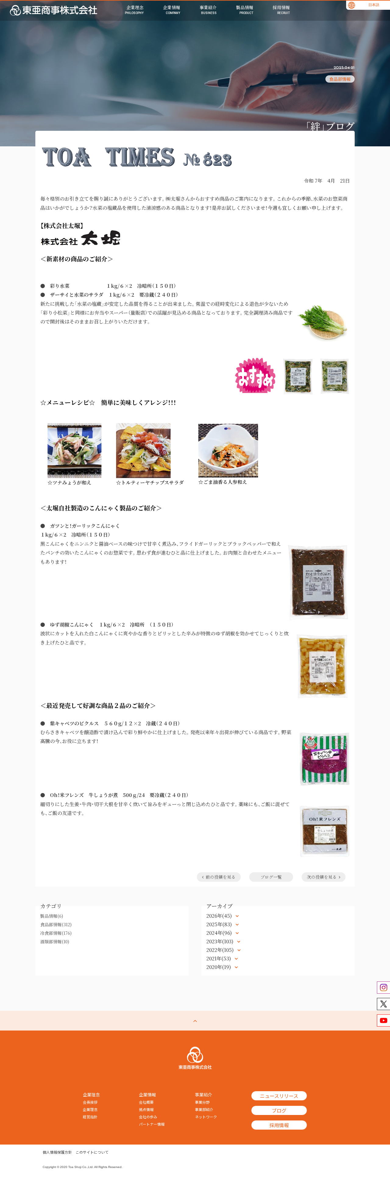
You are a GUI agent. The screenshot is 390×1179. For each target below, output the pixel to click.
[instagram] (383, 987)
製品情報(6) (51, 916)
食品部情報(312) (56, 924)
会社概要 (146, 1102)
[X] (383, 1004)
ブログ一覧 (271, 877)
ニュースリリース (279, 1095)
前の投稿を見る (221, 877)
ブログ (279, 1110)
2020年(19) (219, 966)
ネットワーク (206, 1117)
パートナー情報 (152, 1124)
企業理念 (90, 1109)
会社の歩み (148, 1117)
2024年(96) (219, 932)
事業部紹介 (204, 1109)
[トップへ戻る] (195, 1021)
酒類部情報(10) (54, 941)
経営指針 (90, 1117)
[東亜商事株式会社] (53, 10)
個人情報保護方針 (57, 1152)
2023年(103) (220, 941)
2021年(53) (219, 958)
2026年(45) (219, 915)
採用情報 (279, 1125)
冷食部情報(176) (56, 933)
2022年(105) (220, 949)
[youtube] (383, 1020)
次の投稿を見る (322, 877)
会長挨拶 (90, 1102)
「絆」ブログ (330, 126)
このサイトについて (92, 1152)
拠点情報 (146, 1109)
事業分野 (202, 1102)
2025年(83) (219, 924)
